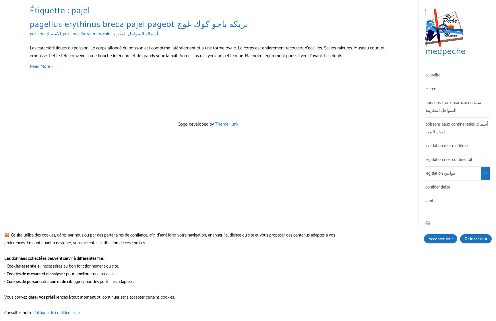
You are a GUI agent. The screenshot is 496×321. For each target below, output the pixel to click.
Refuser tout (476, 239)
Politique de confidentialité (56, 312)
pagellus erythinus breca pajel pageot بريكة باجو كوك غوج (139, 25)
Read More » (41, 66)
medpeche (445, 52)
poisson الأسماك (45, 34)
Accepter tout (441, 239)
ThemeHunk (227, 124)
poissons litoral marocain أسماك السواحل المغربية (110, 34)
